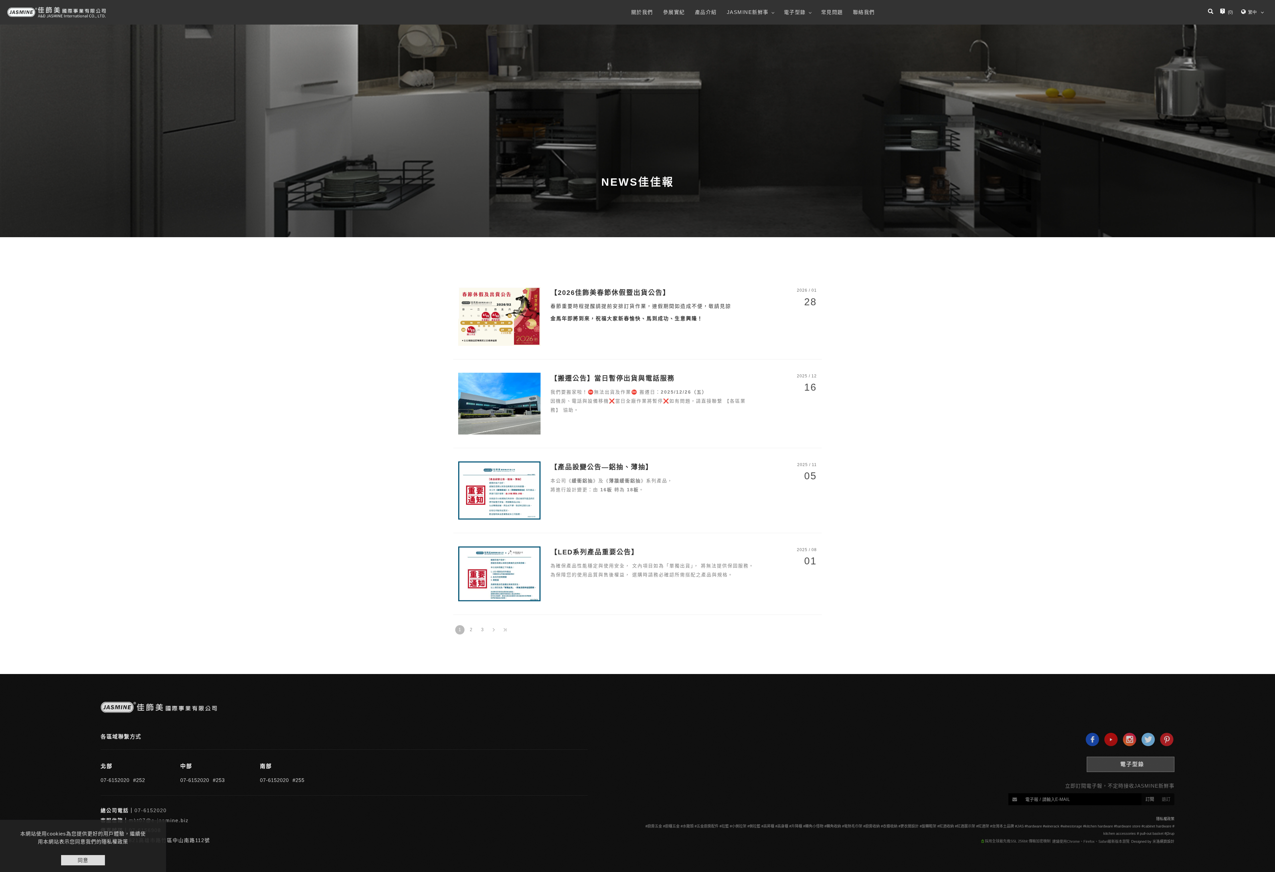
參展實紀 (674, 12)
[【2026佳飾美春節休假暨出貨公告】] (499, 316)
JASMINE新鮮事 (748, 12)
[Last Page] (505, 629)
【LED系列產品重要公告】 (594, 552)
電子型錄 (795, 12)
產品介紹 (706, 12)
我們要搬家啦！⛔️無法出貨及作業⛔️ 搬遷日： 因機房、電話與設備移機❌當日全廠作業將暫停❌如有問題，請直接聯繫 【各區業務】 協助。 (648, 401)
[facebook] (1090, 739)
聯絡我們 (864, 12)
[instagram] (1128, 739)
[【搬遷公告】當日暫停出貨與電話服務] (499, 403)
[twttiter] (1146, 739)
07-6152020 (115, 780)
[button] (1211, 12)
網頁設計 (1167, 841)
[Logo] (56, 12)
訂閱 (1150, 799)
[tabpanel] (637, 131)
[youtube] (1109, 739)
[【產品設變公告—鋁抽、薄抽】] (499, 490)
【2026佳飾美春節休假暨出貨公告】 (610, 292)
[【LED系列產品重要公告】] (499, 573)
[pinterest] (1165, 739)
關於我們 (642, 12)
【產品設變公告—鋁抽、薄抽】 (602, 467)
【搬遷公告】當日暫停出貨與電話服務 (613, 378)
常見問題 (832, 12)
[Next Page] (493, 629)
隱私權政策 (1165, 819)
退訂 (1166, 799)
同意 (83, 860)
